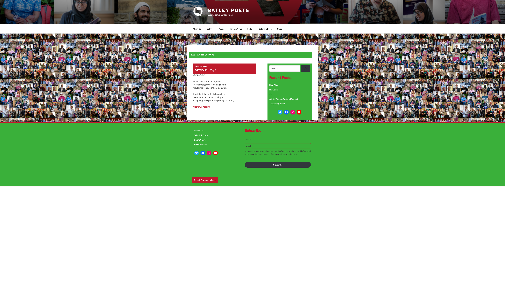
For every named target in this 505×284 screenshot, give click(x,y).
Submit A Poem (201, 135)
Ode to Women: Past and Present (283, 99)
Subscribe (277, 165)
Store (279, 29)
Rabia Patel (198, 75)
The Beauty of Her (277, 104)
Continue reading (201, 107)
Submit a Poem (265, 29)
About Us (197, 29)
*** (270, 94)
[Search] (305, 68)
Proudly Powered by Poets (205, 180)
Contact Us (199, 130)
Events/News (236, 29)
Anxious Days (205, 70)
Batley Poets (228, 10)
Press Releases (200, 144)
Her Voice (273, 90)
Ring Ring (273, 85)
